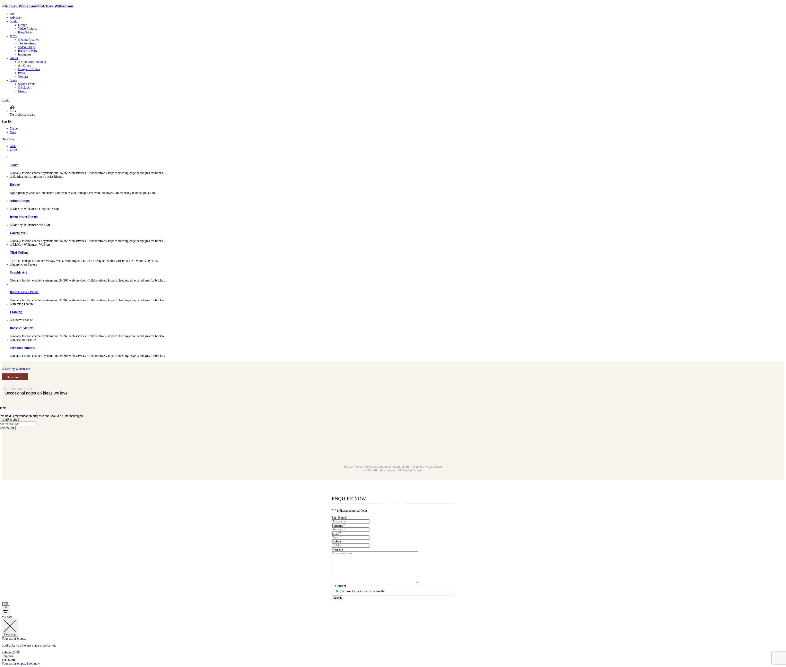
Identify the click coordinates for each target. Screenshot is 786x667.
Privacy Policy (353, 466)
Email (336, 533)
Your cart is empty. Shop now (21, 663)
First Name (340, 517)
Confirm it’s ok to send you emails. (362, 591)
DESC (14, 149)
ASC (13, 146)
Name (14, 128)
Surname (338, 525)
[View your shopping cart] (13, 111)
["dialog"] (393, 640)
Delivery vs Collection (427, 466)
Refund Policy (402, 466)
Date (13, 132)
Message (337, 549)
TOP (5, 603)
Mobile (336, 541)
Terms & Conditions (378, 466)
